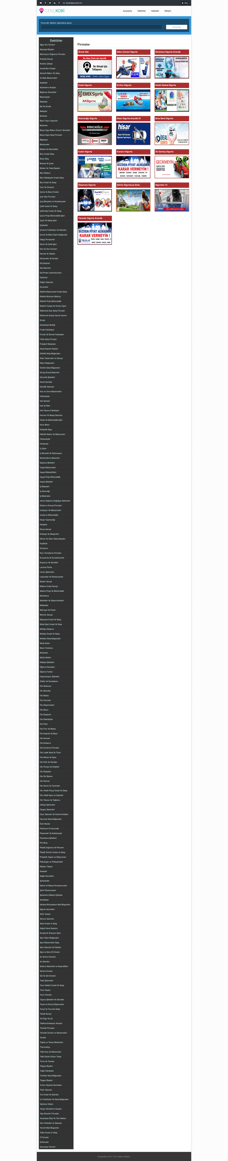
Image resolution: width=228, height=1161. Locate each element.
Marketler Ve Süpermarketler (52, 600)
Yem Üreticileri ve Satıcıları (51, 1123)
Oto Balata (44, 695)
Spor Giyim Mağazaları (49, 937)
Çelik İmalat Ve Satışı (48, 206)
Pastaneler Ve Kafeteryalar (51, 833)
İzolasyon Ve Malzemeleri (50, 510)
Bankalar (43, 116)
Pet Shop (44, 842)
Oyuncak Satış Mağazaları (51, 819)
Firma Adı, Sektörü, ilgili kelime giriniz (56, 23)
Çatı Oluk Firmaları (47, 196)
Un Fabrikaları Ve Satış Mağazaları (54, 1099)
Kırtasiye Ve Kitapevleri (49, 534)
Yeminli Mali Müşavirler (49, 1127)
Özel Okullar (45, 823)
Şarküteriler (44, 880)
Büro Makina (45, 173)
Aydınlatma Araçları (48, 87)
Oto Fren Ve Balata (48, 728)
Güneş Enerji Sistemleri (49, 372)
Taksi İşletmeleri (46, 980)
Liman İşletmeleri (47, 572)
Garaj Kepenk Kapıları (49, 348)
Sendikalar (44, 899)
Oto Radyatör (45, 771)
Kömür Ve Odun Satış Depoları (52, 538)
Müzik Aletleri (45, 657)
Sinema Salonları (47, 918)
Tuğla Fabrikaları (47, 1070)
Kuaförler (44, 543)
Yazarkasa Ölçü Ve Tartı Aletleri (53, 1118)
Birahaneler (44, 144)
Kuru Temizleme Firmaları (50, 553)
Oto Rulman (45, 781)
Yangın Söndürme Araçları (51, 1108)
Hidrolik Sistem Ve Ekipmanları (52, 434)
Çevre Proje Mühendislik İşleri (52, 215)
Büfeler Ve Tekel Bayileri (50, 168)
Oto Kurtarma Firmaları (49, 747)
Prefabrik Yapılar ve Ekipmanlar (53, 857)
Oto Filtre (44, 724)
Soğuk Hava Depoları (49, 928)
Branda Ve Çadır (47, 163)
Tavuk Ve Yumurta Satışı (50, 1009)
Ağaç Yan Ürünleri (47, 44)
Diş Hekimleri (45, 268)
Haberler (155, 11)
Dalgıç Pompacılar (47, 239)
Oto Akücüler (45, 690)
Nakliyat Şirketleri (47, 662)
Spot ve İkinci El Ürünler (50, 952)
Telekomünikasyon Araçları (51, 1023)
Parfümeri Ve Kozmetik (49, 828)
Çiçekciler (44, 225)
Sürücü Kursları (46, 971)
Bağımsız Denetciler (48, 92)
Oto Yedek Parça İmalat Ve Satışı (53, 790)
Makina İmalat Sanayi (49, 586)
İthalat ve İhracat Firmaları (51, 505)
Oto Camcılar (45, 700)
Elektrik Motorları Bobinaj (50, 296)
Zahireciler (44, 1142)
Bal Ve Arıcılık (45, 106)
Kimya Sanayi (45, 529)
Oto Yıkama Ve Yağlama (50, 800)
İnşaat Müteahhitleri (48, 472)
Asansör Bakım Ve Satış (50, 73)
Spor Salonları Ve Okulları (50, 947)
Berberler (44, 125)
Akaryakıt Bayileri (47, 49)
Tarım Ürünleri (46, 994)
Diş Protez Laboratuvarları (51, 272)
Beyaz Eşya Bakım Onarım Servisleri (55, 130)
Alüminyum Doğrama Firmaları (52, 54)
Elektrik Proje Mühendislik (50, 301)
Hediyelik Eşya (46, 429)
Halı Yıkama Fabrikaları (49, 410)
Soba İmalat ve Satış (48, 923)
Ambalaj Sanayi (46, 59)
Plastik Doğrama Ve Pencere (52, 847)
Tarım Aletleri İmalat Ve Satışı (52, 985)
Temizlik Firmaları (47, 1028)
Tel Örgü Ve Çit (46, 1018)
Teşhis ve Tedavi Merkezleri (51, 1042)
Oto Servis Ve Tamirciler (50, 785)
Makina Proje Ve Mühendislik (52, 591)
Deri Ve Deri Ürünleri (48, 249)
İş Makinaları (45, 496)
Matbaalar (44, 605)
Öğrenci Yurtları (46, 671)
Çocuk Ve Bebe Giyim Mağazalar (53, 234)
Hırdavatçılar (45, 439)
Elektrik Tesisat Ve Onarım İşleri (53, 306)
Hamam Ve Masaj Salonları (51, 415)
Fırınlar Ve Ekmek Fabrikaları (52, 334)
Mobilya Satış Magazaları (50, 638)
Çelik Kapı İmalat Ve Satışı (50, 211)
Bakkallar (44, 101)
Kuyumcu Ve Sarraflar (49, 562)
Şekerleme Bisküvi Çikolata (51, 895)
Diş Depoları (45, 263)
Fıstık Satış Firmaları (48, 339)
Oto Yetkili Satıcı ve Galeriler (51, 795)
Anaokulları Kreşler (48, 68)
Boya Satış (44, 158)
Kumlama (44, 548)
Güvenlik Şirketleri (47, 377)
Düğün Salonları (46, 282)
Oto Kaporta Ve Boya (48, 733)
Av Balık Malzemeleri (48, 78)
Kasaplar (43, 524)
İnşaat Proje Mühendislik (50, 477)
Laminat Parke (46, 567)
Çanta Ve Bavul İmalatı (49, 192)
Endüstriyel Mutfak (47, 325)
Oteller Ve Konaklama (49, 681)
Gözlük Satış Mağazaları (50, 367)
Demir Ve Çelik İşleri (48, 244)
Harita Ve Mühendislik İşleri (51, 420)
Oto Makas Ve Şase (48, 757)
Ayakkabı (43, 82)
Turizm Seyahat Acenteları (51, 1085)
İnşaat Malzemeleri (48, 467)
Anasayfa (127, 11)
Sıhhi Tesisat (45, 914)
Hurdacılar (44, 443)
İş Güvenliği (45, 491)
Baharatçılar (45, 97)
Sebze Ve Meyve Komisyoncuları (53, 885)
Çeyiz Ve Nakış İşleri (48, 220)
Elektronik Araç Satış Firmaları (52, 310)
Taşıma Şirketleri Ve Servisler (52, 999)
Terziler (43, 1037)
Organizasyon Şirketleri (49, 676)
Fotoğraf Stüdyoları (48, 344)
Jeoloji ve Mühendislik (49, 515)
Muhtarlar (44, 652)
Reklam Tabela (46, 866)
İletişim (168, 11)
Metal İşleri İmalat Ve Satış (51, 624)
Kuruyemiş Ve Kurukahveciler (52, 557)
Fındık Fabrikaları (47, 329)
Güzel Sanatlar (46, 382)
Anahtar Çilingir (46, 63)
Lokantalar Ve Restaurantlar (51, 576)
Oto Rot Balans (46, 776)
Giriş (186, 3)
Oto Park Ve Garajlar (48, 762)
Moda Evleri (45, 643)
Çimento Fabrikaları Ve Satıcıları (53, 230)
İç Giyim (43, 448)
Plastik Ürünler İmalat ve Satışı (52, 852)
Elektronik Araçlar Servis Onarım (53, 315)
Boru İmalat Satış (47, 154)
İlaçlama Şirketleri (47, 462)
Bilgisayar (44, 139)
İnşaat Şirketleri (46, 481)
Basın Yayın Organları (49, 120)
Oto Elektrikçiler (46, 719)
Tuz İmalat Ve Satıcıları (49, 1094)
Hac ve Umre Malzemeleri (50, 391)
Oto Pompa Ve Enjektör (49, 766)
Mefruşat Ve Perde (47, 610)
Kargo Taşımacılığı (47, 519)
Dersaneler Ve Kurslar (49, 258)
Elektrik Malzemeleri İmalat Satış (53, 291)
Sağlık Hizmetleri (47, 876)
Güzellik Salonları (47, 386)
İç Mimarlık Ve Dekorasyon (51, 453)
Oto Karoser (45, 738)
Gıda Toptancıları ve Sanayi (51, 358)
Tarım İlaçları (45, 990)
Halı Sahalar (45, 401)
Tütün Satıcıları (46, 1089)
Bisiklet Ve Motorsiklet (49, 149)
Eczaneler (44, 287)
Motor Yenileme (46, 648)
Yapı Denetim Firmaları (49, 1113)
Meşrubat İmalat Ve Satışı (50, 619)
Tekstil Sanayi (45, 1013)
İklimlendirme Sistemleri (50, 458)
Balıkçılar (43, 111)
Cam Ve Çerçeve (47, 187)
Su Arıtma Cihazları (48, 956)
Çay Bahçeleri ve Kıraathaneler (53, 201)
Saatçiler (43, 871)
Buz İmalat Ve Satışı (48, 182)
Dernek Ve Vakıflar (47, 253)
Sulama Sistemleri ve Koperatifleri (54, 966)
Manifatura (44, 595)
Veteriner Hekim (46, 1104)
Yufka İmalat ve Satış (48, 1132)
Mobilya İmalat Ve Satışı (50, 633)
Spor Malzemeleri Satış (49, 942)
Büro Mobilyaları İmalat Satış (52, 177)
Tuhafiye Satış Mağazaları (50, 1075)
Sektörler (141, 11)
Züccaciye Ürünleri (47, 1146)
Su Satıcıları (45, 961)
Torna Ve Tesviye (47, 1061)
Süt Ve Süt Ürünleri (48, 975)
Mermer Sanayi (46, 614)
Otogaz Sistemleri (47, 809)
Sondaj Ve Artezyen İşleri (50, 933)
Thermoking (45, 1047)
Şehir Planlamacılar (48, 890)
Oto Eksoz (44, 709)
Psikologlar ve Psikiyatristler (51, 861)
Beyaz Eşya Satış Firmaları (51, 135)
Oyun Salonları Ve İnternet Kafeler (54, 814)
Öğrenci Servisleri (47, 667)
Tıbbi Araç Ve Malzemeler (50, 1051)
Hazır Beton (45, 424)
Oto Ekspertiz (45, 714)
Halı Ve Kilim (45, 405)
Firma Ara (177, 27)
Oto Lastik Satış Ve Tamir (50, 752)
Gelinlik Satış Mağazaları (50, 353)
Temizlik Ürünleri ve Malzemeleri (53, 1032)
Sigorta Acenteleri (47, 909)
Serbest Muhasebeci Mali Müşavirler (55, 904)
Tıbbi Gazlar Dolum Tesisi (50, 1056)
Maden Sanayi (46, 581)
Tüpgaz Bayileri (46, 1080)
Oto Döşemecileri (47, 705)
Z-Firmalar (44, 1137)
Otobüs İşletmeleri (47, 804)
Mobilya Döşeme (47, 629)
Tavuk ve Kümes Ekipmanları (52, 1004)
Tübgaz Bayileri (46, 1066)
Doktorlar (44, 277)
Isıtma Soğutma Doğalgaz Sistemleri (55, 500)
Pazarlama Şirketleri (48, 838)
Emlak (42, 320)
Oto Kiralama (45, 743)
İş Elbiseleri (44, 486)
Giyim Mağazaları (47, 363)
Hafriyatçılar (45, 396)
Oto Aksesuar (45, 686)
